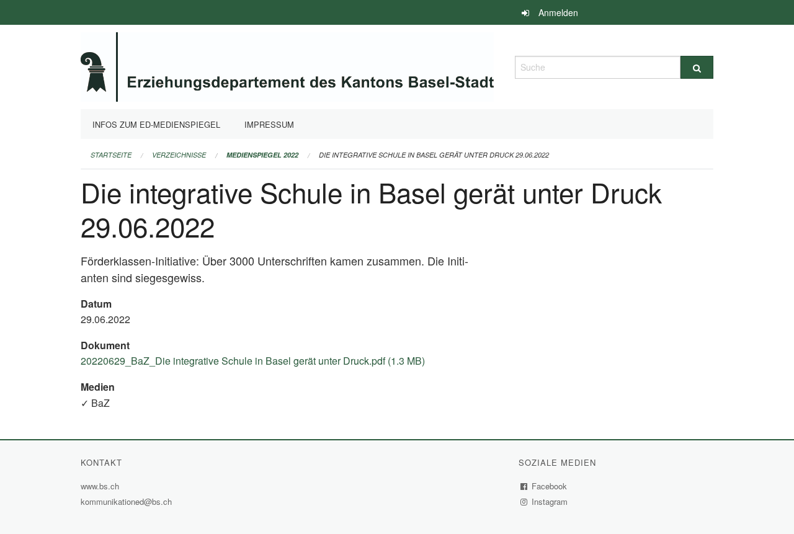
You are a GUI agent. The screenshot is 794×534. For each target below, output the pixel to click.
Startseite (111, 154)
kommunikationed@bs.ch (126, 501)
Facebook (549, 486)
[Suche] (696, 67)
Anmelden (558, 12)
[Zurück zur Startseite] (287, 65)
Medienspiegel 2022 (262, 154)
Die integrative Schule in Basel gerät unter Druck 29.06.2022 (434, 154)
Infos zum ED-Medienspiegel (156, 124)
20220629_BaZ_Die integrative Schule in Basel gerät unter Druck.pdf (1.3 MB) (253, 361)
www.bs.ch (101, 486)
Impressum (269, 124)
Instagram (550, 501)
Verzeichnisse (179, 154)
